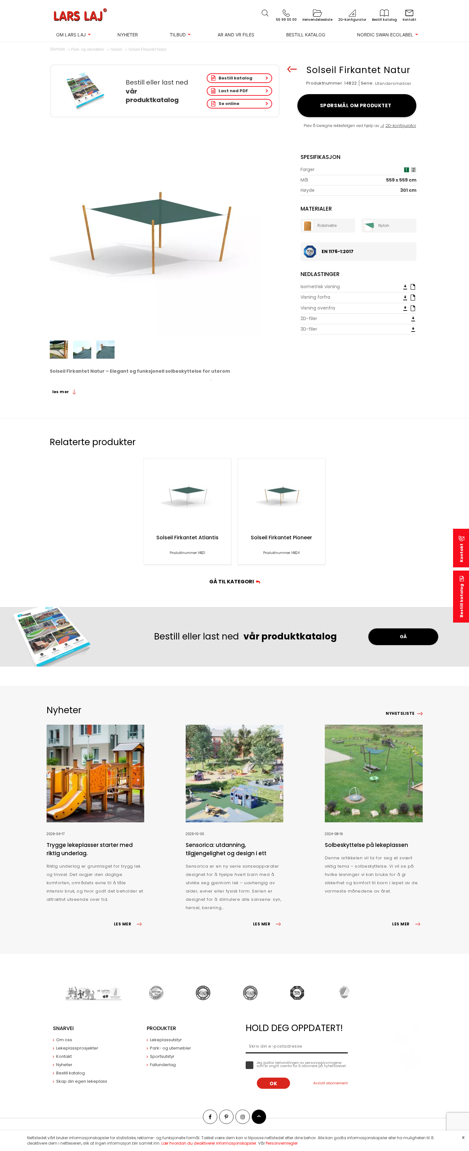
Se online (229, 104)
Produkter (161, 1028)
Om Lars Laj (71, 34)
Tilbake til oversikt (292, 69)
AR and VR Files (236, 34)
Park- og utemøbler (170, 1048)
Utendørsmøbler (393, 83)
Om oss (64, 1040)
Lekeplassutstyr (166, 1040)
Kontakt (461, 552)
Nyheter (127, 34)
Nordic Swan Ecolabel (385, 34)
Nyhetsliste (400, 713)
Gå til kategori (232, 581)
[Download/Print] (405, 286)
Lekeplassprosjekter (77, 1048)
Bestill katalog (305, 34)
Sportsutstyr (162, 1056)
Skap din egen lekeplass (81, 1081)
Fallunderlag (163, 1065)
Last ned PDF (233, 91)
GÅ (403, 636)
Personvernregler (282, 1143)
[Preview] (412, 286)
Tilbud (178, 34)
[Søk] (265, 13)
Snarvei (63, 1028)
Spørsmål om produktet (357, 105)
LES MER (122, 924)
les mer (61, 391)
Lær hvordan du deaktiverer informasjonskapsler (208, 1143)
